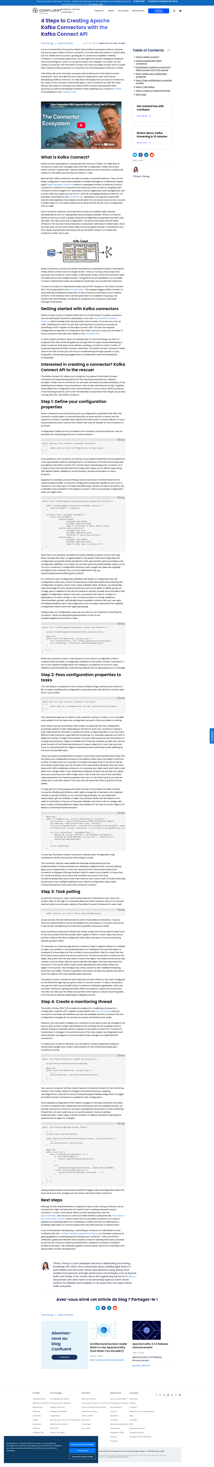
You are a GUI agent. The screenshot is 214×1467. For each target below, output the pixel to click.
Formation (114, 1420)
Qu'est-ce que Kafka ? (119, 1399)
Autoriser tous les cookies (82, 1444)
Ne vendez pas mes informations (98, 1451)
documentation (76, 289)
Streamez (36, 1411)
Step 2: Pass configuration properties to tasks (154, 82)
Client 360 (54, 1428)
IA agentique (55, 1416)
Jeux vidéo (86, 1428)
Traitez (35, 1420)
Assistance (114, 1416)
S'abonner (64, 1357)
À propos (133, 1393)
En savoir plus (96, 4)
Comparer (114, 1441)
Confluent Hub (69, 91)
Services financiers (89, 1399)
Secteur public (87, 1416)
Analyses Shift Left (57, 1407)
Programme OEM (117, 1432)
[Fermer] (95, 1439)
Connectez (37, 1416)
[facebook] (140, 155)
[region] (51, 1449)
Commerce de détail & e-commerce (95, 1403)
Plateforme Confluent (41, 1403)
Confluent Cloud (39, 1399)
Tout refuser (82, 1450)
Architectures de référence (60, 1403)
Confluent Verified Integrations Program (79, 1233)
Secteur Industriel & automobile (94, 1407)
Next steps (141, 94)
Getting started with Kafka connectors (149, 62)
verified (117, 88)
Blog (131, 1416)
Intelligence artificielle (58, 1411)
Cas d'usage (56, 1393)
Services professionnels (119, 1424)
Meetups (113, 1437)
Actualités (133, 1420)
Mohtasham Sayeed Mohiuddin (107, 1360)
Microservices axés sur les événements (65, 1420)
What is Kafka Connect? (147, 57)
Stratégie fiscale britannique (140, 1437)
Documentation (116, 1407)
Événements (115, 1428)
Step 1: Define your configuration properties (151, 75)
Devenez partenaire (137, 1428)
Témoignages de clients (59, 1399)
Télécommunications (90, 1411)
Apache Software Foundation (118, 1457)
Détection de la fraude (58, 1424)
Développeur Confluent (119, 1403)
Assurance (86, 1420)
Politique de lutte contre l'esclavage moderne (128, 1451)
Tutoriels (113, 1411)
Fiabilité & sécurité (136, 1432)
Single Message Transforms (60, 184)
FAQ (131, 1424)
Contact (132, 1403)
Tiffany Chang (141, 176)
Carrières (133, 1407)
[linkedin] (146, 155)
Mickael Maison (141, 1366)
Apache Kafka (65, 43)
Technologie (86, 1424)
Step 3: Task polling (145, 87)
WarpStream (37, 1407)
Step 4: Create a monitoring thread (153, 90)
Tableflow (36, 1428)
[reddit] (152, 155)
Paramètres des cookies (155, 1451)
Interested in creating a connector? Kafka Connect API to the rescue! (153, 68)
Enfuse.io (130, 1276)
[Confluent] (47, 11)
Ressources (115, 1393)
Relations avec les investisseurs (141, 1411)
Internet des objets (57, 1432)
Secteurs (86, 1393)
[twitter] (135, 155)
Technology (47, 43)
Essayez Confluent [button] (158, 11)
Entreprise (133, 1399)
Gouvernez (37, 1424)
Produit (36, 1393)
